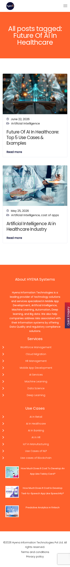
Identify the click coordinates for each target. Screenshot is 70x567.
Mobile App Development (36, 368)
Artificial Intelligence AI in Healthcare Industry (31, 226)
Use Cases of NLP (36, 451)
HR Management (36, 361)
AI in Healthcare (36, 423)
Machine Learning (36, 381)
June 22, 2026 (20, 119)
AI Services (36, 374)
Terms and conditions (35, 552)
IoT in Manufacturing (36, 444)
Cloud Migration (36, 354)
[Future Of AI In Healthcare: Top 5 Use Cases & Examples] (35, 94)
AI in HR (36, 437)
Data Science (36, 388)
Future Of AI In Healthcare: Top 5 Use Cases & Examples (32, 137)
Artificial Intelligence (25, 123)
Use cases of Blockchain (36, 458)
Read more (14, 152)
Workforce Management (36, 347)
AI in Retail (36, 417)
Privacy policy (35, 556)
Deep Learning (36, 395)
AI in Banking (36, 430)
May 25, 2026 (20, 211)
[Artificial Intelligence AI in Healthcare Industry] (35, 185)
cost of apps (50, 215)
